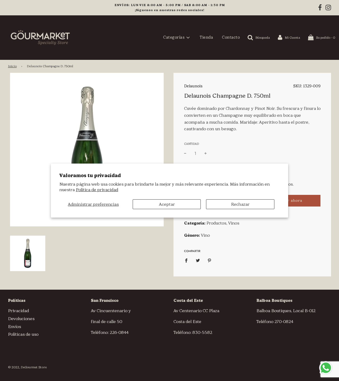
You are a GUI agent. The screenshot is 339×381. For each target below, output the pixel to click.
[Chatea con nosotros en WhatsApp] (326, 368)
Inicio (12, 66)
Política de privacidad (97, 189)
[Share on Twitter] (198, 260)
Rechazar (240, 204)
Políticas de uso (23, 334)
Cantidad (191, 144)
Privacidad (18, 310)
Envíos (14, 326)
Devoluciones (21, 318)
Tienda (206, 37)
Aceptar (167, 204)
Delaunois (193, 86)
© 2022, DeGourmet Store (27, 367)
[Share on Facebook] (187, 260)
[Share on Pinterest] (209, 260)
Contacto (231, 37)
